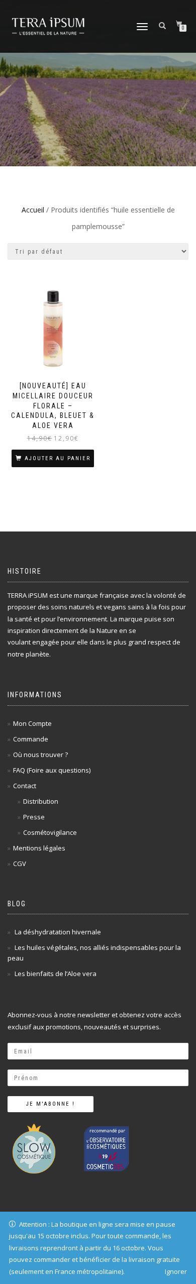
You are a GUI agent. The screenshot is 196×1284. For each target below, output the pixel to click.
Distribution (40, 801)
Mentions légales (39, 847)
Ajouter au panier (57, 458)
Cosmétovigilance (50, 832)
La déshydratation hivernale (58, 931)
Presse (34, 816)
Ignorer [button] (176, 1271)
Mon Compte (32, 723)
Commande (30, 738)
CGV (19, 863)
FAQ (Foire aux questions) (51, 770)
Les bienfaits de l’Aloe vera (55, 973)
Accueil (33, 210)
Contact (24, 785)
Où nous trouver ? (40, 754)
